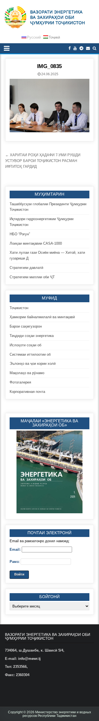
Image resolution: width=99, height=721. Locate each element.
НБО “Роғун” (20, 234)
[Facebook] (69, 48)
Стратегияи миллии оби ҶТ (32, 277)
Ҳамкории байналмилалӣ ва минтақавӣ (42, 317)
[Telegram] (81, 48)
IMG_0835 (49, 66)
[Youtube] (75, 48)
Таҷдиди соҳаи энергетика (32, 336)
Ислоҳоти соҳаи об (25, 345)
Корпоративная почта (27, 392)
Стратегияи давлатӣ (26, 268)
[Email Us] (88, 48)
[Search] (94, 48)
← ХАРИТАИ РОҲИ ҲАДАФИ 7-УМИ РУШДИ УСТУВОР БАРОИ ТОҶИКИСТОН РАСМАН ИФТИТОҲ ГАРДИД (42, 161)
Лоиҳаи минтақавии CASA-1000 (36, 243)
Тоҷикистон (19, 308)
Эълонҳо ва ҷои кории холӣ (33, 363)
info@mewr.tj (29, 659)
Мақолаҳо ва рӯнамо (27, 373)
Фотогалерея (20, 382)
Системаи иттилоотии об (30, 354)
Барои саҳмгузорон (26, 326)
